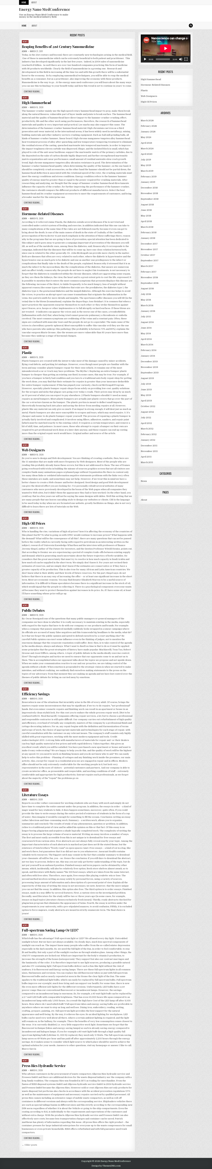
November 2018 (149, 193)
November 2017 (149, 249)
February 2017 (149, 272)
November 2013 (149, 367)
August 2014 (147, 322)
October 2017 (148, 255)
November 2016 (149, 277)
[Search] (191, 26)
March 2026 (147, 120)
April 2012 (146, 423)
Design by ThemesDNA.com (106, 1166)
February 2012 (149, 434)
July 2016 (146, 294)
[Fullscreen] (186, 59)
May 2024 (146, 137)
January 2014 (148, 356)
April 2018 (146, 221)
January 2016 (148, 311)
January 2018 (148, 238)
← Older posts (29, 1145)
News (25, 41)
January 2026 (148, 131)
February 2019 (149, 176)
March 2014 (147, 344)
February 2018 (149, 232)
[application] (165, 48)
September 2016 (150, 283)
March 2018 (147, 227)
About (34, 2)
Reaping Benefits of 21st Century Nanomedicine (58, 46)
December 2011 (149, 445)
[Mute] (180, 59)
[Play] (145, 59)
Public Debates (33, 610)
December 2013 (149, 361)
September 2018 (150, 199)
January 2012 (148, 440)
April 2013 (146, 400)
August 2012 (147, 412)
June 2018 (146, 210)
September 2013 (150, 372)
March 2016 (147, 305)
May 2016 (146, 300)
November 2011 (149, 451)
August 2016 (147, 288)
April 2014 (146, 339)
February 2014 (148, 350)
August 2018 (147, 204)
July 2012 (146, 417)
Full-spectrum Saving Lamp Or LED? (50, 930)
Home (24, 2)
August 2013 (147, 378)
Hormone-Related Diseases (42, 213)
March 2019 (147, 171)
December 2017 (149, 243)
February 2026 (149, 126)
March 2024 (147, 148)
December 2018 (149, 187)
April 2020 (146, 154)
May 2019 (146, 165)
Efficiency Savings (36, 694)
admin (24, 51)
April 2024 (146, 143)
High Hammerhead (36, 102)
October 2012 (148, 406)
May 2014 (146, 333)
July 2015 (146, 316)
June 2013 (146, 389)
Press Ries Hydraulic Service (43, 1065)
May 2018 (146, 215)
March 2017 (147, 266)
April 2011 (146, 456)
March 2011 (147, 462)
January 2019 (148, 182)
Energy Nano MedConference (44, 9)
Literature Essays (35, 794)
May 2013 (146, 395)
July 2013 (146, 384)
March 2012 (147, 428)
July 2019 (146, 159)
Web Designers (33, 450)
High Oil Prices (33, 523)
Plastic (27, 352)
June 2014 (146, 328)
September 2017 (150, 260)
